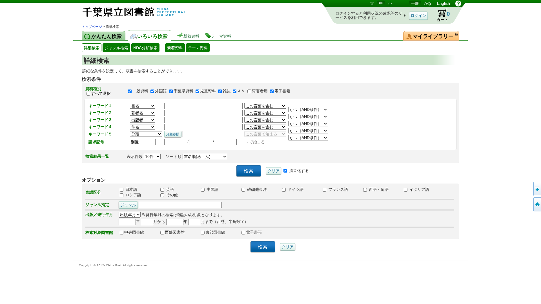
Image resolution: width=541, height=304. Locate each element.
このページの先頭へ (537, 189)
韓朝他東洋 (256, 189)
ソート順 (174, 156)
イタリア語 (418, 189)
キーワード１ (100, 105)
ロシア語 (132, 195)
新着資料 (175, 48)
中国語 (211, 189)
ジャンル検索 (116, 48)
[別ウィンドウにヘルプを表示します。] (458, 3)
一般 (415, 3)
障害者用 (260, 91)
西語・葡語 (378, 189)
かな (428, 3)
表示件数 (135, 156)
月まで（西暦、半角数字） (224, 221)
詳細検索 (91, 48)
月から (159, 221)
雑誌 (226, 91)
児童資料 (208, 91)
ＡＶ (241, 91)
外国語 (161, 91)
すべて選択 (101, 93)
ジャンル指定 (97, 204)
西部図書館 (175, 232)
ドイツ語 (295, 189)
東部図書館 (215, 232)
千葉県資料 (183, 91)
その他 (171, 195)
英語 (169, 189)
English (443, 3)
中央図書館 (134, 232)
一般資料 (140, 91)
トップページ (92, 27)
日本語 (130, 189)
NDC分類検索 (145, 48)
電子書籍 (282, 91)
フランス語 (337, 189)
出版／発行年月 (99, 214)
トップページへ (537, 204)
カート (440, 15)
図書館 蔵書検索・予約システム (141, 12)
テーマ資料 (198, 48)
